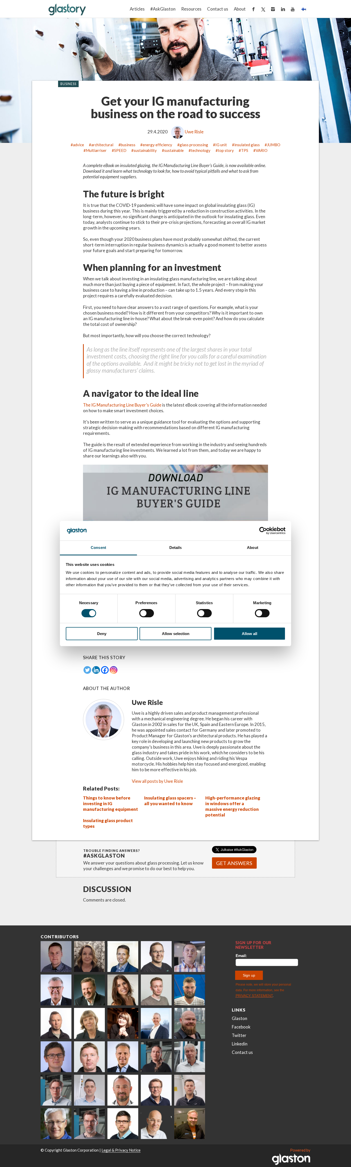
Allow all (249, 633)
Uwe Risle (194, 131)
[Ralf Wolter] (189, 1056)
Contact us (217, 9)
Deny (101, 633)
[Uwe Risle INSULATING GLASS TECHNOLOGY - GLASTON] (56, 990)
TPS (244, 150)
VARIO (261, 150)
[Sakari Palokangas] (89, 1123)
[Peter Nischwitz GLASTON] (122, 1056)
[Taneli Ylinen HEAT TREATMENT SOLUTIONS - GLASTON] (189, 956)
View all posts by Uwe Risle (157, 781)
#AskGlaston (163, 9)
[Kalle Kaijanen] (156, 990)
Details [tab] (175, 547)
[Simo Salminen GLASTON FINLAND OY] (156, 1090)
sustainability (145, 150)
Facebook (241, 1027)
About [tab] (252, 547)
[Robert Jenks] (156, 1023)
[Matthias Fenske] (89, 1090)
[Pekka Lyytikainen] (189, 1023)
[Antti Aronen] (156, 956)
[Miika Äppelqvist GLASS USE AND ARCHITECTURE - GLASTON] (122, 956)
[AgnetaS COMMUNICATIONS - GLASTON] (89, 1023)
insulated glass (247, 144)
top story (226, 150)
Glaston (239, 1018)
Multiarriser (96, 150)
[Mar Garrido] (122, 990)
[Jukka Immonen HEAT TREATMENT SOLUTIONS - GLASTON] (56, 1023)
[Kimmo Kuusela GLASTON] (189, 990)
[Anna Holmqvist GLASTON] (122, 1023)
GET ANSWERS (234, 863)
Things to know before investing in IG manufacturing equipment (110, 803)
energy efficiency (157, 144)
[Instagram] (113, 670)
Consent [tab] (98, 547)
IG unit (221, 144)
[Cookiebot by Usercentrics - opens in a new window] (263, 531)
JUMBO (273, 144)
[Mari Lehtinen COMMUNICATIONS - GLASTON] (89, 956)
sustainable (174, 150)
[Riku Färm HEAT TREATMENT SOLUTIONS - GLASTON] (56, 956)
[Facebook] (105, 670)
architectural (102, 144)
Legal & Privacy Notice (121, 1150)
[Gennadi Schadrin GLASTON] (56, 1056)
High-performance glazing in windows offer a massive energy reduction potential (232, 806)
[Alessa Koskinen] (156, 1056)
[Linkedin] (96, 670)
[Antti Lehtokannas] (56, 1090)
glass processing (194, 144)
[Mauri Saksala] (89, 990)
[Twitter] (87, 670)
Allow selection (175, 633)
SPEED (120, 150)
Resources (191, 9)
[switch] (146, 613)
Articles (137, 9)
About (240, 9)
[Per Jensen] (56, 1123)
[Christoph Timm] (156, 1123)
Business (68, 84)
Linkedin (239, 1043)
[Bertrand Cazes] (122, 1090)
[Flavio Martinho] (189, 1090)
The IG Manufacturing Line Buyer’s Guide (122, 405)
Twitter (239, 1035)
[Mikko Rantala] (89, 1056)
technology (200, 150)
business (128, 144)
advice (78, 144)
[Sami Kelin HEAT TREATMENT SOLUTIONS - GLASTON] (189, 1123)
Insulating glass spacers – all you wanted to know (170, 800)
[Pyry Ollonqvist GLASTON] (122, 1123)
